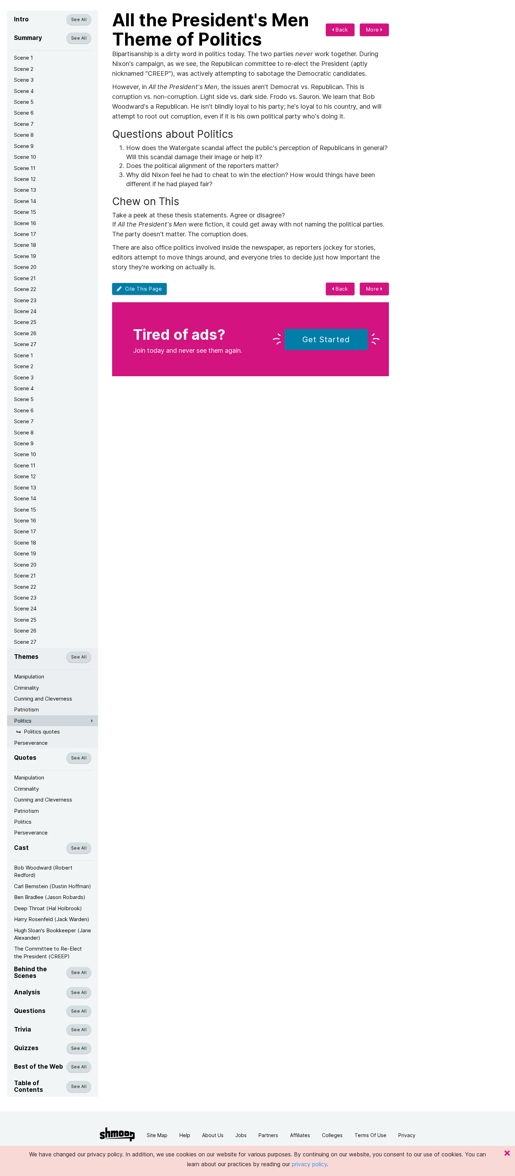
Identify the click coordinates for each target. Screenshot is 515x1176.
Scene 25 (25, 322)
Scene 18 (25, 245)
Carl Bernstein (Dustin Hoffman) (52, 886)
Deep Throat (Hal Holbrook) (48, 908)
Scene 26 (25, 333)
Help (184, 1135)
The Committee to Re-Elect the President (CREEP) (48, 952)
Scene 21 (25, 278)
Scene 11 (24, 168)
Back (341, 30)
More (373, 30)
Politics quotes (42, 731)
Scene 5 (24, 102)
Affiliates (300, 1135)
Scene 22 (25, 289)
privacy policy (309, 1164)
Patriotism (26, 709)
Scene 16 (25, 223)
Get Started (326, 339)
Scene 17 (25, 234)
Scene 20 (25, 267)
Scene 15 (25, 212)
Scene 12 (25, 179)
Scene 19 (25, 256)
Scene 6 (24, 112)
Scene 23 (25, 300)
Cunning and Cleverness (43, 698)
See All (79, 19)
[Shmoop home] (117, 1134)
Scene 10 (25, 157)
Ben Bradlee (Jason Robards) (49, 897)
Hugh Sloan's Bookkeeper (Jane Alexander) (52, 934)
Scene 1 (23, 57)
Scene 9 (24, 146)
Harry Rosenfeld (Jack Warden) (51, 919)
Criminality (26, 687)
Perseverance (31, 742)
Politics (23, 720)
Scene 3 (24, 79)
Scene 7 (24, 124)
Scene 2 (23, 69)
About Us (213, 1135)
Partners (268, 1135)
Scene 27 (25, 344)
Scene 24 (25, 311)
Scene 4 (24, 91)
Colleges (332, 1135)
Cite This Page (142, 289)
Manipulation (29, 676)
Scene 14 (25, 201)
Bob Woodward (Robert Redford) (43, 871)
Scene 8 (24, 134)
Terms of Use (370, 1135)
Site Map (157, 1135)
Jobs (241, 1135)
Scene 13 (25, 190)
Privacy (407, 1135)
